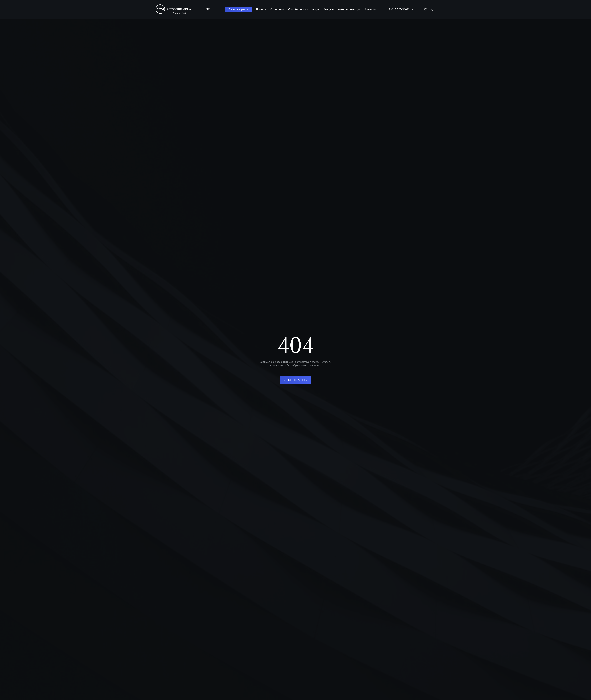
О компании (277, 9)
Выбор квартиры (238, 9)
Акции (315, 9)
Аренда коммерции (349, 9)
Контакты (370, 9)
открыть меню (295, 380)
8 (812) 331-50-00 (399, 9)
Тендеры (329, 9)
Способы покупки (298, 9)
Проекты (261, 9)
